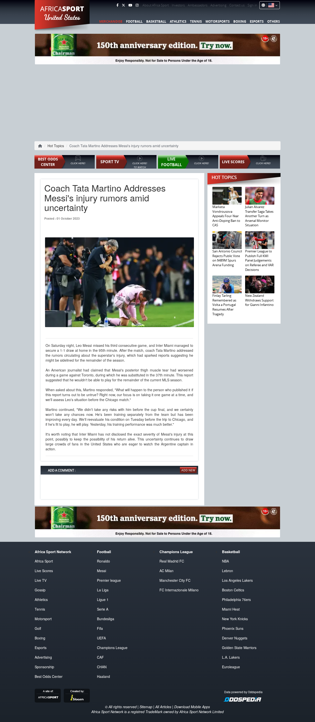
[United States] (272, 5)
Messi (101, 570)
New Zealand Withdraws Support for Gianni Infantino (259, 300)
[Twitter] (123, 5)
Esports (257, 21)
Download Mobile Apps (192, 706)
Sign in (252, 5)
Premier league (109, 580)
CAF (100, 657)
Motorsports (217, 21)
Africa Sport (44, 561)
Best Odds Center (49, 676)
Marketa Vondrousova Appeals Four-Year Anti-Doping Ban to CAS (226, 216)
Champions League (112, 647)
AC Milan (166, 570)
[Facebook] (117, 5)
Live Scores (44, 570)
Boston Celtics (233, 589)
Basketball (156, 21)
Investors (178, 5)
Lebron (227, 570)
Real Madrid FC (171, 561)
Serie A (102, 609)
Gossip (40, 589)
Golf (38, 628)
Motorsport (43, 618)
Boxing (239, 21)
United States (62, 17)
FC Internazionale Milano (179, 589)
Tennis (196, 21)
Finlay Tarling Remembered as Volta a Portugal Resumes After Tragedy (224, 304)
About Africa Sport (155, 5)
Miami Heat (231, 609)
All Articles (163, 706)
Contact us (237, 5)
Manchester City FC (174, 580)
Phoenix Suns (232, 628)
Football (134, 21)
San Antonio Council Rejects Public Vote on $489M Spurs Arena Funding (227, 258)
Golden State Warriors (239, 647)
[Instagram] (137, 5)
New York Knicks (235, 618)
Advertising (218, 5)
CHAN (102, 666)
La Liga (103, 589)
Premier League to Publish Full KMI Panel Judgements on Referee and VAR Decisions (259, 260)
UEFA (101, 637)
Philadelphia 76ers (236, 599)
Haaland (103, 676)
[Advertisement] (157, 102)
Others (273, 21)
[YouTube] (130, 5)
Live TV (41, 580)
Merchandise (110, 21)
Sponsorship (44, 666)
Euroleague (231, 666)
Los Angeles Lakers (237, 580)
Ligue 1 (103, 599)
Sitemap (146, 706)
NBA (225, 561)
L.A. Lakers (231, 657)
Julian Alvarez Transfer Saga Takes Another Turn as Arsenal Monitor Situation (259, 216)
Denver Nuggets (234, 637)
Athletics (178, 21)
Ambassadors (197, 5)
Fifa (100, 628)
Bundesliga (105, 618)
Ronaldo (103, 561)
